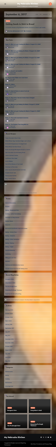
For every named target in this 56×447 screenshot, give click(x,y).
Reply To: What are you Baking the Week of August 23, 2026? (22, 51)
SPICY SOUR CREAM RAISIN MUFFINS (15, 170)
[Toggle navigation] (5, 4)
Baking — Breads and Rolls (12, 210)
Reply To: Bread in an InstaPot (13, 71)
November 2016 (9, 343)
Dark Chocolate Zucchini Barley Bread (15, 152)
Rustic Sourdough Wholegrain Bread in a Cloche (17, 149)
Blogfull (22, 443)
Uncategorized (9, 386)
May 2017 (7, 335)
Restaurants (8, 382)
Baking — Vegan (9, 246)
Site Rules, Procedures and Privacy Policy (41, 444)
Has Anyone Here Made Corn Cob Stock (16, 77)
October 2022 (9, 313)
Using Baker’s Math (10, 283)
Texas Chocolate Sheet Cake (13, 138)
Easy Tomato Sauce (10, 178)
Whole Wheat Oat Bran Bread (13, 146)
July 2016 (7, 354)
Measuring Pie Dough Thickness (13, 290)
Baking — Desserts (10, 236)
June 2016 (8, 357)
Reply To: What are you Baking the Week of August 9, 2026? (22, 104)
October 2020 (9, 317)
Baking (8, 21)
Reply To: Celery (9, 84)
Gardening (8, 254)
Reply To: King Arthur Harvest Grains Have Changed (19, 97)
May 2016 (7, 361)
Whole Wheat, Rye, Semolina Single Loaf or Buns (18, 141)
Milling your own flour (10, 257)
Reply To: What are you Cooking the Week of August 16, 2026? (23, 64)
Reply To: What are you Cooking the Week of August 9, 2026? (22, 111)
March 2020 (8, 321)
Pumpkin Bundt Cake (10, 173)
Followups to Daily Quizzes (12, 217)
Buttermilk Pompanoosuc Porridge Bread (16, 144)
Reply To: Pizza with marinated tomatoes (16, 118)
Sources (7, 261)
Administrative (9, 371)
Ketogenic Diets (9, 279)
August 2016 (8, 350)
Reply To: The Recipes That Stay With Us (16, 124)
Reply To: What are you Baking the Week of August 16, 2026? (22, 57)
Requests (7, 225)
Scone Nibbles (9, 161)
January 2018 (8, 324)
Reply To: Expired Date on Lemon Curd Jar (17, 91)
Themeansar (7, 445)
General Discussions (10, 203)
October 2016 (8, 346)
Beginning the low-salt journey (13, 294)
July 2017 (7, 332)
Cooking (7, 379)
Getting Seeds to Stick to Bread (20, 24)
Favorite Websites (10, 250)
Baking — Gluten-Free (11, 232)
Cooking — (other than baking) (13, 214)
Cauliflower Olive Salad (11, 158)
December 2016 (9, 339)
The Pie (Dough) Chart (11, 286)
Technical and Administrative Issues (14, 265)
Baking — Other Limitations (12, 239)
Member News (9, 221)
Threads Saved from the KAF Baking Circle (16, 268)
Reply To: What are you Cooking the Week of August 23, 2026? (23, 44)
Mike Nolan (10, 31)
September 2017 (9, 328)
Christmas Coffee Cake (11, 167)
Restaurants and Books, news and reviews (16, 228)
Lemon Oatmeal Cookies (11, 155)
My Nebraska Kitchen (27, 3)
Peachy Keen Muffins (11, 175)
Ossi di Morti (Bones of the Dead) (14, 164)
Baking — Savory (9, 243)
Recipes (7, 206)
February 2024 (9, 310)
